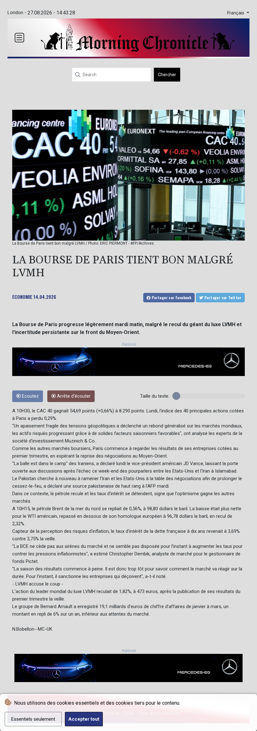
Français (236, 13)
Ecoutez (30, 396)
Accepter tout (83, 719)
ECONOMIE (22, 296)
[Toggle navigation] (19, 37)
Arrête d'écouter (73, 396)
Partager (170, 297)
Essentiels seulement (33, 719)
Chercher (167, 74)
